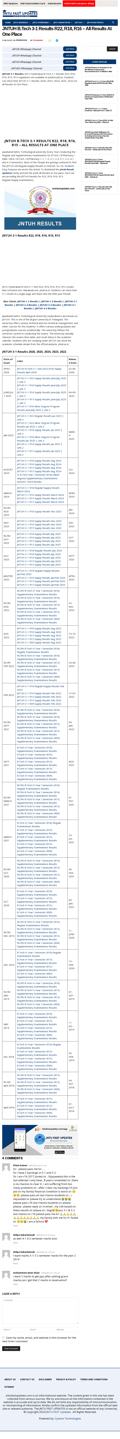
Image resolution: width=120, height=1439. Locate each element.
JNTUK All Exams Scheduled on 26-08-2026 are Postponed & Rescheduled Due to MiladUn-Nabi (98, 69)
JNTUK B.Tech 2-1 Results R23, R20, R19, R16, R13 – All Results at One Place (98, 189)
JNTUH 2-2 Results (26, 304)
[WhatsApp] (50, 41)
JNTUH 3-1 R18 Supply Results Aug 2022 (39, 628)
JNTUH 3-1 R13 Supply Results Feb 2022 (39, 700)
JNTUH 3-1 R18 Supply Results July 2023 (39, 533)
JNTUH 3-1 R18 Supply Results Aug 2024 (39, 460)
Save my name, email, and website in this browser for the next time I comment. (39, 1339)
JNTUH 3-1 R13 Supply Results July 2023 (39, 544)
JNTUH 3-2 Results (50, 304)
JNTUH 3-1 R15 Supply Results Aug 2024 (39, 467)
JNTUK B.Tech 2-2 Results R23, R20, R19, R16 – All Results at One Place (98, 149)
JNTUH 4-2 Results (45, 308)
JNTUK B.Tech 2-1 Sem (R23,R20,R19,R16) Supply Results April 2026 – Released (99, 175)
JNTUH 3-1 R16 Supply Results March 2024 (40, 494)
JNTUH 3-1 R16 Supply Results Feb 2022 (39, 693)
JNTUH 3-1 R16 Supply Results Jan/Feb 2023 (41, 577)
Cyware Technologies (68, 1418)
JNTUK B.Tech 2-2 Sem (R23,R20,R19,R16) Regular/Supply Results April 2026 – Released (97, 161)
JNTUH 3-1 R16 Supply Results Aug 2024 (39, 464)
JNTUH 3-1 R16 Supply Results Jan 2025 (38, 444)
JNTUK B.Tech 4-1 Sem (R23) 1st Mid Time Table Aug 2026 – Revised (99, 121)
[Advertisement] (40, 112)
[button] (113, 22)
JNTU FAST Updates (58, 1412)
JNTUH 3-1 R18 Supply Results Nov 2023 (39, 511)
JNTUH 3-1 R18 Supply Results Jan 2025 (38, 430)
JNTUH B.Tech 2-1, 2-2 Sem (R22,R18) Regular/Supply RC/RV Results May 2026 (99, 83)
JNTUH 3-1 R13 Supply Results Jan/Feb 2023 (41, 584)
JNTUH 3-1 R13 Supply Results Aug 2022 (39, 639)
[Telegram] (57, 41)
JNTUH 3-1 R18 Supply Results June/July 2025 (41, 385)
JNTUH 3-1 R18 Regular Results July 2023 (39, 550)
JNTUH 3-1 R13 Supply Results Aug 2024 (39, 471)
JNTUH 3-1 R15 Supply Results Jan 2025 (38, 451)
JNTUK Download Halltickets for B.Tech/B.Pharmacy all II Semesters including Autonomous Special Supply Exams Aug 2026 (98, 135)
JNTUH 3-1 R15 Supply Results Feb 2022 (39, 696)
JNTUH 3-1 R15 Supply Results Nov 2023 (39, 528)
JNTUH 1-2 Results (51, 301)
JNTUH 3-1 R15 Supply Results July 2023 (39, 541)
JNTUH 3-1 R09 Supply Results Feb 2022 (39, 703)
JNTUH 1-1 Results (28, 301)
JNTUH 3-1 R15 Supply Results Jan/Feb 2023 (41, 581)
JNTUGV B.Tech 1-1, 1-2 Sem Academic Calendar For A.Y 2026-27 (98, 110)
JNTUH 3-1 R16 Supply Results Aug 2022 (39, 632)
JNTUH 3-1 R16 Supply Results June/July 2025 (41, 392)
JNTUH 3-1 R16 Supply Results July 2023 (39, 537)
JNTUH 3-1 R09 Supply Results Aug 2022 (39, 642)
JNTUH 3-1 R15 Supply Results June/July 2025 (41, 399)
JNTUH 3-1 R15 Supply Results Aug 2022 (39, 635)
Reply (15, 1225)
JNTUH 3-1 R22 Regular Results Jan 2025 (39, 415)
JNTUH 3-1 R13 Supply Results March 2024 (40, 501)
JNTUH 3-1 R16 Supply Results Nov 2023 (39, 524)
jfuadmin (38, 40)
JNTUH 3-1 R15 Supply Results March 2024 (40, 498)
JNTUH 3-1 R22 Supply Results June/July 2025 (41, 378)
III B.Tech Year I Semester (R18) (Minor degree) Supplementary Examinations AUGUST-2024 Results (38, 478)
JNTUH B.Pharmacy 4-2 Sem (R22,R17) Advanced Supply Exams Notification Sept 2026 (99, 97)
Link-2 (22, 381)
